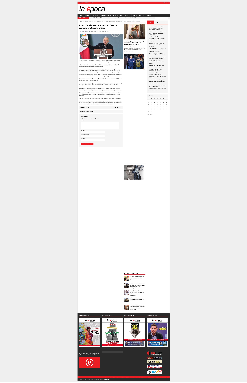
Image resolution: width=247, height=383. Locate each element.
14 (163, 104)
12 (157, 104)
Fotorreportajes (148, 377)
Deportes (141, 377)
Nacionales (88, 15)
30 (148, 111)
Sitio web (83, 138)
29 (166, 109)
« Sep (148, 114)
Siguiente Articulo (116, 107)
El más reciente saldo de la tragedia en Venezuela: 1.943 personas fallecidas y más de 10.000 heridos (157, 81)
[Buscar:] (161, 18)
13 (160, 104)
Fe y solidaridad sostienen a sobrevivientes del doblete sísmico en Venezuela (156, 62)
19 (157, 107)
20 (160, 107)
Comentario (83, 120)
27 (160, 109)
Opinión (95, 15)
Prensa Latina (93, 31)
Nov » (151, 114)
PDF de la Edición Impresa (132, 21)
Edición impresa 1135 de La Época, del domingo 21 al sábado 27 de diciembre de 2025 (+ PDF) (134, 42)
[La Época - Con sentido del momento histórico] (92, 9)
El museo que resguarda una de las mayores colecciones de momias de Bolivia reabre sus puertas (156, 28)
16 (148, 107)
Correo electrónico (85, 134)
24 (151, 109)
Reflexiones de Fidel (158, 377)
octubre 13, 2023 (84, 31)
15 (166, 104)
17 (151, 107)
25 (154, 109)
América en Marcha (105, 15)
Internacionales (117, 15)
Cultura (148, 15)
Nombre (82, 130)
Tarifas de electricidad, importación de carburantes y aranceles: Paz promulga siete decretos (157, 45)
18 (154, 107)
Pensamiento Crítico (138, 15)
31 (151, 111)
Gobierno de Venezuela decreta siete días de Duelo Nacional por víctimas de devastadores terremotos (157, 50)
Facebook (81, 2)
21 (163, 107)
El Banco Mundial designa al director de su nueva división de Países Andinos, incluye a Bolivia (157, 33)
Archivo (166, 377)
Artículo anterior (85, 107)
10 (151, 104)
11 (154, 104)
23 (148, 109)
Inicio (92, 2)
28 (163, 109)
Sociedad (134, 377)
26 (157, 109)
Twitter (86, 2)
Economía (127, 15)
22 (166, 107)
